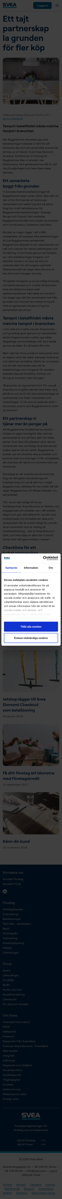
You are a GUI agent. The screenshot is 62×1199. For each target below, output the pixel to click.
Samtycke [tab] (11, 567)
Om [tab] (51, 567)
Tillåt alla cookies (31, 626)
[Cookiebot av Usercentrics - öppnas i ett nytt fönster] (43, 558)
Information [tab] (31, 567)
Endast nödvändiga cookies (31, 637)
